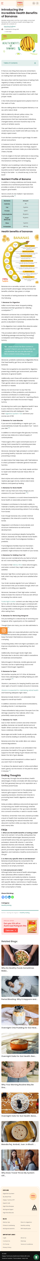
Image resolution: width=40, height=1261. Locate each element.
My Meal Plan (27, 349)
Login (4, 1238)
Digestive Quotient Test (13, 414)
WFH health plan (26, 1228)
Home (3, 913)
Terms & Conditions (27, 1244)
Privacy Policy (7, 1247)
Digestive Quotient (8, 1193)
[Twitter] (6, 897)
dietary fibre (17, 565)
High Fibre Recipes (8, 1206)
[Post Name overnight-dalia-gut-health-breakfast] (20, 1043)
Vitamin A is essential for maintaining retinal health (19, 690)
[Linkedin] (9, 897)
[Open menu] (3, 3)
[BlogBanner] (20, 926)
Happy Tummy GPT (9, 1200)
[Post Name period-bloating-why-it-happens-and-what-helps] (20, 986)
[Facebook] (3, 897)
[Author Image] (2, 29)
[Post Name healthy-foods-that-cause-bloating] (20, 955)
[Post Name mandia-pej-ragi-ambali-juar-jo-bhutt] (20, 1131)
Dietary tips (6, 1222)
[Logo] (33, 1196)
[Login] (37, 3)
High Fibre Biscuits (8, 1213)
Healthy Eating (24, 913)
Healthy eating (25, 1225)
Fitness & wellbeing (9, 1225)
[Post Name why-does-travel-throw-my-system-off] (20, 1160)
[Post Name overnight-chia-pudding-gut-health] (20, 1014)
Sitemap (23, 1241)
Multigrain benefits (9, 1228)
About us (23, 1238)
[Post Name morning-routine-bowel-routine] (20, 1071)
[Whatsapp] (12, 897)
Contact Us (6, 1241)
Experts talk (6, 1203)
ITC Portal (6, 1244)
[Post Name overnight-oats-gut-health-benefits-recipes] (20, 1103)
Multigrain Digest (12, 913)
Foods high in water (8, 601)
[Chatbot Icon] (36, 1257)
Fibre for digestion (26, 1222)
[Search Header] (33, 3)
